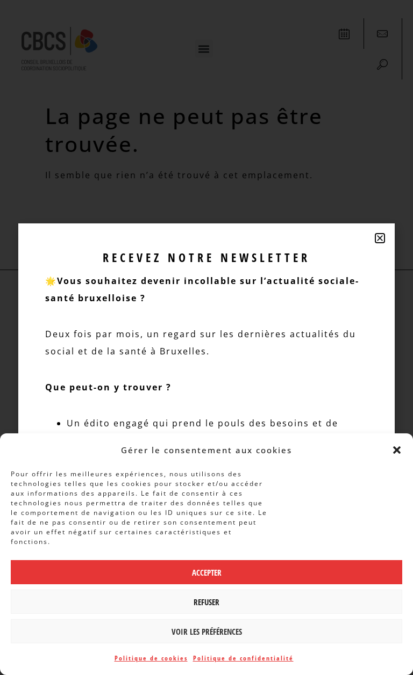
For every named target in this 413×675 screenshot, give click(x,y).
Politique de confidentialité (243, 658)
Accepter (207, 572)
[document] (206, 337)
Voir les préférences (207, 631)
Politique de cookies (151, 658)
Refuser (206, 602)
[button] (396, 450)
